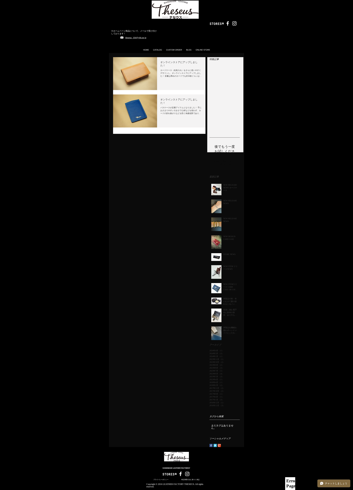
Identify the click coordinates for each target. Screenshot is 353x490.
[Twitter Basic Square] (215, 445)
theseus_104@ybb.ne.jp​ (135, 37)
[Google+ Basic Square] (219, 445)
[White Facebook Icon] (228, 23)
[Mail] (122, 37)
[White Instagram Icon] (234, 23)
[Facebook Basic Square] (211, 445)
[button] (157, 49)
